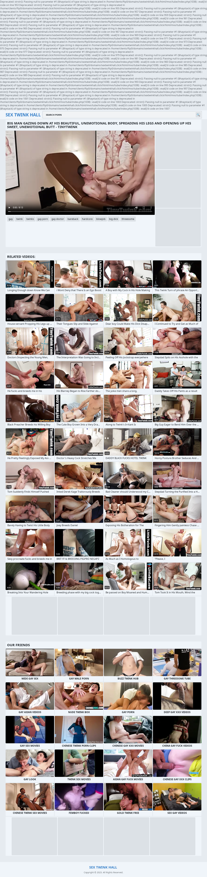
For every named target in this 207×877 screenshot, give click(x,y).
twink (19, 219)
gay (11, 219)
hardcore (87, 219)
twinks (30, 219)
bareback (73, 219)
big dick (113, 219)
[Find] (198, 114)
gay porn (43, 219)
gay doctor (58, 219)
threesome (128, 219)
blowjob (100, 219)
